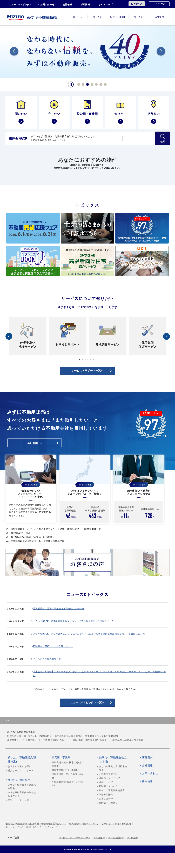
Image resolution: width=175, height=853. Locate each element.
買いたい (77, 17)
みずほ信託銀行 (116, 837)
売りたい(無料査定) (19, 779)
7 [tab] (105, 84)
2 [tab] (82, 84)
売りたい (98, 17)
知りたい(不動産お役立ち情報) (113, 759)
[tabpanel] (27, 336)
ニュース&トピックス (20, 4)
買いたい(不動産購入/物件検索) (22, 759)
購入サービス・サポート (20, 770)
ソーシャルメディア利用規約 (116, 823)
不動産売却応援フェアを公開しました (53, 646)
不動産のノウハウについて (113, 786)
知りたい (139, 17)
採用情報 (85, 4)
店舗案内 (159, 17)
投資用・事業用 (118, 17)
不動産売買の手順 (108, 774)
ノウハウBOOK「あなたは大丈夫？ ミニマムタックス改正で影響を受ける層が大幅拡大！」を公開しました (89, 633)
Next (161, 51)
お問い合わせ (47, 4)
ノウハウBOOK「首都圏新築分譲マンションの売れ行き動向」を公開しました (73, 621)
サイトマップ (106, 4)
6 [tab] (100, 84)
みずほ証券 (132, 837)
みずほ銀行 (99, 837)
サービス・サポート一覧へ (87, 370)
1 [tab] (78, 84)
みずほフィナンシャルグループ (74, 837)
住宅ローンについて (109, 778)
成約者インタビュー (109, 803)
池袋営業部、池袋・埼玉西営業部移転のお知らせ (58, 608)
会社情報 (67, 4)
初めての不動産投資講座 (112, 790)
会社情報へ (34, 443)
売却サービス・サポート (20, 800)
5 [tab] (96, 84)
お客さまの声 (106, 798)
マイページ (159, 3)
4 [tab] (91, 84)
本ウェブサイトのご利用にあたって (23, 827)
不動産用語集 (106, 794)
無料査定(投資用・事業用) (65, 770)
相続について (106, 782)
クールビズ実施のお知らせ (47, 659)
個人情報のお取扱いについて (83, 823)
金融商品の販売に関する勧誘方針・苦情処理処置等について (35, 823)
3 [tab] (87, 84)
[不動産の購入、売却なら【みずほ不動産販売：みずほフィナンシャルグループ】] (36, 17)
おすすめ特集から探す (19, 766)
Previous (14, 51)
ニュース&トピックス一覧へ (87, 702)
